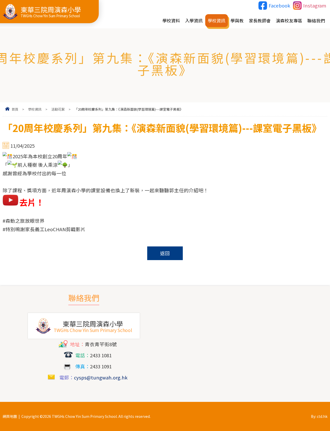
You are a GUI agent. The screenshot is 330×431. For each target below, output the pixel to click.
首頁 (15, 109)
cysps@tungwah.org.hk (101, 377)
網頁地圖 (10, 416)
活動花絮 (58, 109)
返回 (165, 253)
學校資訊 (35, 109)
